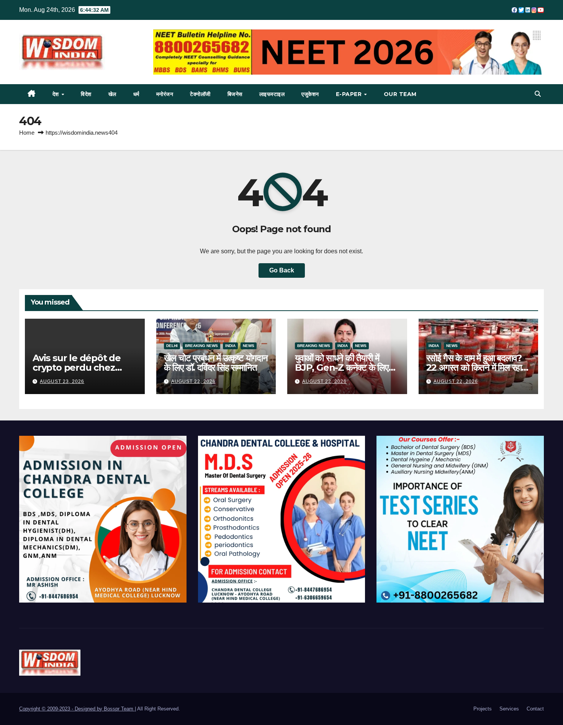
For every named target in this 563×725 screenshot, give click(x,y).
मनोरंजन (164, 94)
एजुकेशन (310, 94)
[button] (538, 94)
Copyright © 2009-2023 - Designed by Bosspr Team (77, 709)
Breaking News (201, 346)
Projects (482, 709)
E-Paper (349, 94)
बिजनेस (234, 94)
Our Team (400, 94)
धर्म (136, 94)
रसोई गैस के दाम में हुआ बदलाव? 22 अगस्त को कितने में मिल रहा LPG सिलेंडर (474, 367)
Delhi (172, 346)
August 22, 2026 (193, 381)
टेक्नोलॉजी (200, 94)
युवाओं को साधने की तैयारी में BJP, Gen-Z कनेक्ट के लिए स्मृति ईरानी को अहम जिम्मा (341, 367)
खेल (112, 94)
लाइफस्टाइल (272, 94)
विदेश (86, 94)
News (248, 346)
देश (56, 94)
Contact (535, 709)
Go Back (281, 270)
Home (26, 132)
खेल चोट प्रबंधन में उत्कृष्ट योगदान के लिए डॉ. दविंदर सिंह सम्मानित (216, 362)
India (230, 346)
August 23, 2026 (62, 381)
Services (509, 709)
